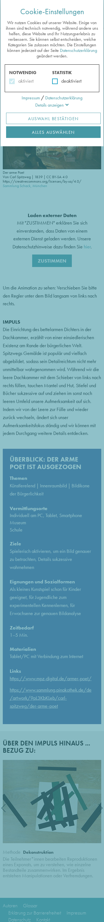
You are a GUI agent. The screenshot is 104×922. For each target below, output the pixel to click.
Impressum (31, 98)
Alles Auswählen (53, 132)
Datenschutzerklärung (78, 50)
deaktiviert (67, 81)
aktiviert (24, 81)
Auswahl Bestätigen (53, 119)
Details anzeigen (49, 105)
